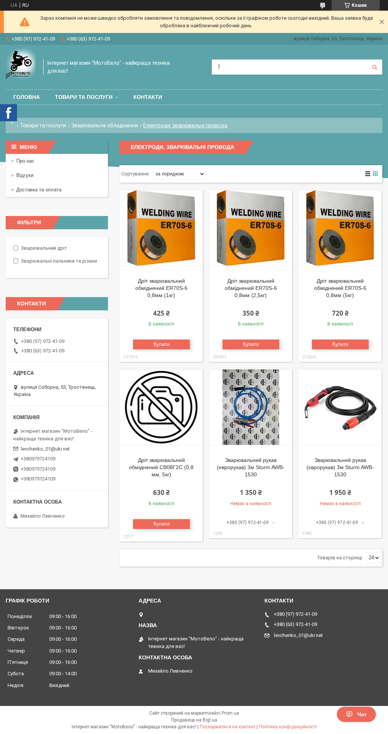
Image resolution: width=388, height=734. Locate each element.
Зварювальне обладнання (105, 125)
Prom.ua (230, 713)
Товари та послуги (84, 97)
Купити (161, 344)
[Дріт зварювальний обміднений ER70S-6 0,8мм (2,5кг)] (250, 228)
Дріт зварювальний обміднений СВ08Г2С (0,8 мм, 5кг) (161, 467)
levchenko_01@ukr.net (45, 449)
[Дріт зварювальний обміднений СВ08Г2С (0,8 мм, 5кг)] (161, 407)
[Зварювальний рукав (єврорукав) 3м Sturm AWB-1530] (340, 407)
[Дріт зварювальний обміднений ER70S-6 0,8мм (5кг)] (340, 228)
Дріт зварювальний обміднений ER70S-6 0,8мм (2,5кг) (251, 288)
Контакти (147, 97)
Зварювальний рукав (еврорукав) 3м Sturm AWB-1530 (251, 467)
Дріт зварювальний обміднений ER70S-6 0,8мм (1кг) (161, 288)
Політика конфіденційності (288, 726)
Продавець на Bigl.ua (194, 720)
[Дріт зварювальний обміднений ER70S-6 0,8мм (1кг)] (161, 228)
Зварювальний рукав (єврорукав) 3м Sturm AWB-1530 (340, 467)
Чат (362, 714)
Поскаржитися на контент (227, 726)
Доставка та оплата (38, 189)
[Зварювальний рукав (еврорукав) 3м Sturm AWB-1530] (250, 407)
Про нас (25, 161)
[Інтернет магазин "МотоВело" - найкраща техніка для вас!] (21, 67)
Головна (26, 97)
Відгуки (24, 175)
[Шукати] (374, 67)
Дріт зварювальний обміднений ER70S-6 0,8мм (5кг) (340, 288)
